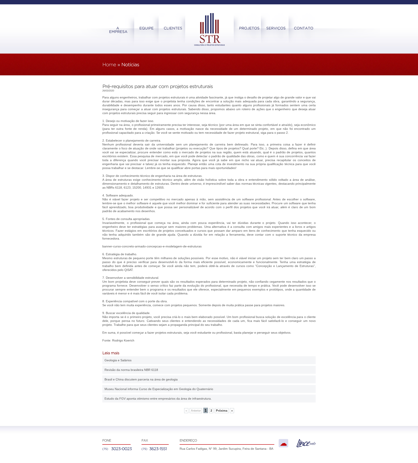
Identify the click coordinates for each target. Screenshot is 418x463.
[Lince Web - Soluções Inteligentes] (306, 446)
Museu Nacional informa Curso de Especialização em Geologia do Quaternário (158, 389)
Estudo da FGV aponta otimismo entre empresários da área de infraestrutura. (158, 398)
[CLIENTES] (172, 28)
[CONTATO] (304, 28)
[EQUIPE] (146, 28)
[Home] (109, 64)
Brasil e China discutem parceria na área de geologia (141, 379)
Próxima (221, 410)
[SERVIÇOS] (276, 28)
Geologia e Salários (117, 360)
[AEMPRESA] (118, 30)
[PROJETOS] (249, 28)
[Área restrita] (283, 443)
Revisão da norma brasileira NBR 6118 (131, 370)
